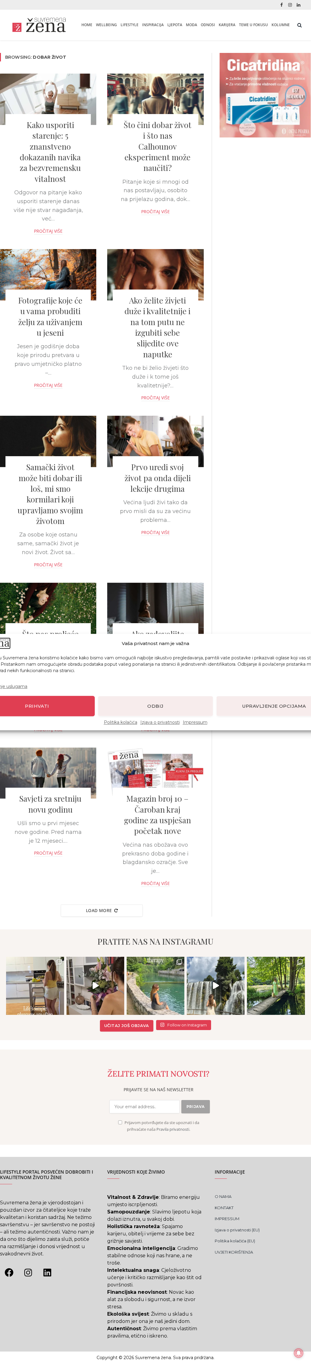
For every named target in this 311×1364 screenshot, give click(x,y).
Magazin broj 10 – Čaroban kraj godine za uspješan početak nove (157, 814)
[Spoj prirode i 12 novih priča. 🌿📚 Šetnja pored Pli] (276, 986)
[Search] (299, 25)
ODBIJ (155, 706)
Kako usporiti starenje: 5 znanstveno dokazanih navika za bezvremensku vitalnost (50, 152)
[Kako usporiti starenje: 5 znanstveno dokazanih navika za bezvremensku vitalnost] (48, 99)
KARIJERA (227, 24)
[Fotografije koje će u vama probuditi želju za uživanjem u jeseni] (48, 274)
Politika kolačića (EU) (235, 1240)
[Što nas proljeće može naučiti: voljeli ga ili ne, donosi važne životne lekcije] (48, 608)
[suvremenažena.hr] (39, 25)
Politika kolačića (120, 722)
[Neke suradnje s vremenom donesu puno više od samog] (95, 986)
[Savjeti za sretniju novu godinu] (48, 773)
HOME (86, 24)
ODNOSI (208, 24)
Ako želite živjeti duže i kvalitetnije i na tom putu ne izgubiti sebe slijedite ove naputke (157, 327)
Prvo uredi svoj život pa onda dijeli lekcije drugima (158, 478)
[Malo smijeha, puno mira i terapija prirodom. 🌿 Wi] (155, 986)
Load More (99, 910)
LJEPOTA (174, 24)
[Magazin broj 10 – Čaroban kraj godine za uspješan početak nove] (155, 773)
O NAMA (223, 1196)
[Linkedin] (47, 1272)
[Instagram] (28, 1272)
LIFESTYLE (129, 24)
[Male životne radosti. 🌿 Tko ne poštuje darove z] (35, 986)
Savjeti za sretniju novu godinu (50, 803)
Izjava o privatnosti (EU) (237, 1229)
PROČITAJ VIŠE (48, 231)
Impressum (195, 722)
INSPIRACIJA (153, 24)
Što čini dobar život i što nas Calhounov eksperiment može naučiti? (157, 146)
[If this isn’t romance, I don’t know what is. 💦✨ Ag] (215, 986)
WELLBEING (106, 24)
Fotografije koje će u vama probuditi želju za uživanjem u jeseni (50, 316)
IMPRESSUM (227, 1218)
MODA (191, 24)
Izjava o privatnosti (160, 722)
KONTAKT (224, 1207)
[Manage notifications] (298, 1353)
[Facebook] (9, 1272)
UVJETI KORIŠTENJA (234, 1252)
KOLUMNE (281, 24)
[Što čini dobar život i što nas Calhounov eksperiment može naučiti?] (155, 99)
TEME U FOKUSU (253, 24)
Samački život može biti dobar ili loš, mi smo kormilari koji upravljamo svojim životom (50, 494)
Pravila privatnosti (172, 1129)
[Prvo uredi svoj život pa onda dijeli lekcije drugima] (155, 441)
